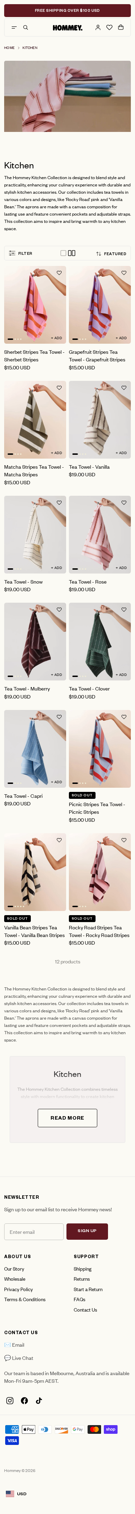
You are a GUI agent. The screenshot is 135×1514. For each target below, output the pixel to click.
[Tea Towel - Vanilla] (100, 420)
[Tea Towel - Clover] (100, 641)
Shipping (82, 1268)
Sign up (87, 1231)
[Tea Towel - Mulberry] (35, 641)
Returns (82, 1278)
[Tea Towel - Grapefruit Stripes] (100, 305)
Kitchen (29, 47)
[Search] (25, 27)
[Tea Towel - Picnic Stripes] (100, 749)
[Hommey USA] (67, 27)
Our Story (14, 1268)
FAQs (80, 1299)
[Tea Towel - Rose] (100, 535)
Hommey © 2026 (19, 1470)
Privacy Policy (18, 1289)
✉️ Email (14, 1344)
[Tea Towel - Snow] (35, 535)
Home (9, 47)
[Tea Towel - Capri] (35, 749)
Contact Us (85, 1309)
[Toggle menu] (14, 27)
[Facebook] (24, 1400)
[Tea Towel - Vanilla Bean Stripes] (35, 872)
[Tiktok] (38, 1400)
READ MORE (67, 1119)
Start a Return (88, 1289)
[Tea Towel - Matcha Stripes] (35, 420)
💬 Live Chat (18, 1357)
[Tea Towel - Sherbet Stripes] (35, 305)
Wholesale (14, 1278)
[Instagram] (9, 1400)
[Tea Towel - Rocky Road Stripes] (100, 872)
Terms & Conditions (25, 1299)
